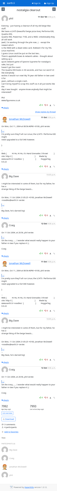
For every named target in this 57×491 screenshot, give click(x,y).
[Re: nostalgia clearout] (3, 9)
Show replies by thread (45, 112)
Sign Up (50, 3)
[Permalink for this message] (54, 105)
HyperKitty (29, 487)
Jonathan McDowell (19, 119)
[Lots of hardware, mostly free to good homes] (54, 9)
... (3, 131)
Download (9, 419)
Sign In (37, 3)
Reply (6, 107)
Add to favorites (11, 432)
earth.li (11, 3)
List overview (7, 413)
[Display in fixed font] (50, 105)
